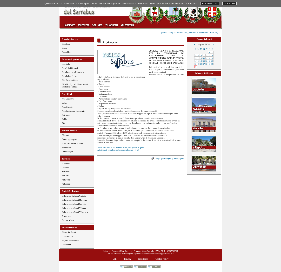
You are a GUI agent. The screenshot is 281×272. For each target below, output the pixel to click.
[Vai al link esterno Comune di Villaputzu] (204, 143)
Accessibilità (167, 32)
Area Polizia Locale (69, 76)
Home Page (214, 32)
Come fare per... (68, 151)
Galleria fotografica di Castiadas (74, 196)
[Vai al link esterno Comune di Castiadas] (204, 85)
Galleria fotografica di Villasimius (75, 212)
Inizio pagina (179, 159)
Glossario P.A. (67, 236)
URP (115, 259)
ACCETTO (229, 3)
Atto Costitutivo (68, 99)
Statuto (64, 103)
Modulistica (66, 147)
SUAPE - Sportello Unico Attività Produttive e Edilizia (75, 85)
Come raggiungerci (69, 139)
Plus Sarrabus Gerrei (70, 80)
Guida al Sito (178, 32)
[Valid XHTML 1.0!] (126, 266)
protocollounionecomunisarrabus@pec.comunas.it (154, 253)
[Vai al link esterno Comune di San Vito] (204, 124)
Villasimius (66, 184)
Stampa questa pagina (162, 159)
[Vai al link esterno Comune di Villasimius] (204, 163)
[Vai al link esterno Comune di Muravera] (204, 105)
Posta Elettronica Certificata (72, 143)
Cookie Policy (161, 259)
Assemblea (66, 52)
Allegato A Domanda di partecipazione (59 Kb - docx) (118, 150)
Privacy (127, 259)
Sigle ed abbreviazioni (70, 240)
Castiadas (65, 167)
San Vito (65, 176)
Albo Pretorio (67, 107)
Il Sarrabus (66, 163)
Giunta (64, 48)
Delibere (65, 119)
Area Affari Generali (70, 68)
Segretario (66, 64)
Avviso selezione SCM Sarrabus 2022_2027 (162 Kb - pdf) (120, 147)
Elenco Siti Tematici (69, 232)
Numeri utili (66, 244)
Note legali (143, 259)
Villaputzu (66, 180)
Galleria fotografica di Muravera (74, 200)
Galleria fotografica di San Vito (74, 204)
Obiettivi (65, 135)
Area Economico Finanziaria (73, 72)
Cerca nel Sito (203, 32)
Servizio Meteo (68, 220)
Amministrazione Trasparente (73, 111)
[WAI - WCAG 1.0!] (154, 266)
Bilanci (64, 123)
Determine (66, 115)
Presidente (66, 44)
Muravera (65, 172)
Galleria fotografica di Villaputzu (74, 208)
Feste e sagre (67, 216)
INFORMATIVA (209, 3)
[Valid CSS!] (140, 266)
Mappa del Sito (190, 32)
